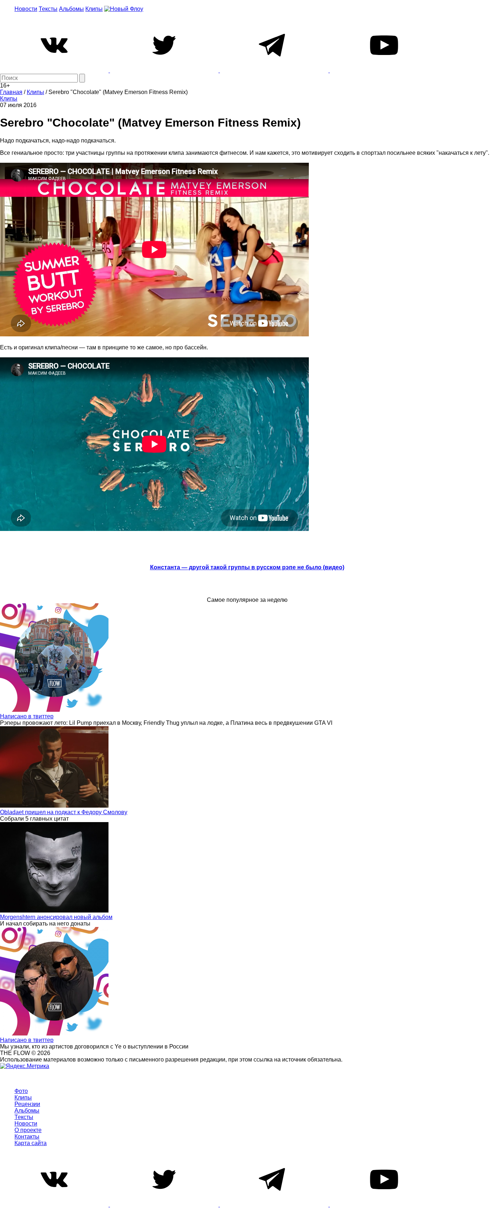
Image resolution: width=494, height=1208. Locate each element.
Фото (21, 1091)
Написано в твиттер (27, 716)
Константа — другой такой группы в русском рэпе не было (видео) (247, 567)
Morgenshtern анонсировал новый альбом (56, 917)
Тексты (48, 9)
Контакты (26, 1136)
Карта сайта (30, 1143)
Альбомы (71, 9)
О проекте (28, 1130)
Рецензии (27, 1104)
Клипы (94, 9)
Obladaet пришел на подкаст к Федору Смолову (63, 812)
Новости (25, 9)
